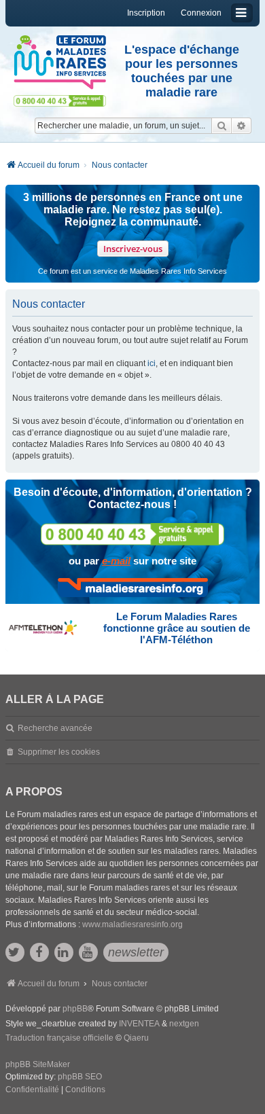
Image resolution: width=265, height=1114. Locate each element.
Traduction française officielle (59, 1038)
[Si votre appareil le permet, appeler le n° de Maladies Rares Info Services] (132, 534)
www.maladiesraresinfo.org (132, 924)
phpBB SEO (80, 1076)
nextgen (184, 1023)
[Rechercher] (221, 126)
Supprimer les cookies (59, 752)
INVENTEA (139, 1023)
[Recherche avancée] (241, 126)
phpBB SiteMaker (37, 1064)
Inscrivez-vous (132, 248)
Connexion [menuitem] (201, 13)
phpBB (75, 1008)
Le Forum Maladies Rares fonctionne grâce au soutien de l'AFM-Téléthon (176, 628)
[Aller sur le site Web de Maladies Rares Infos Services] (133, 587)
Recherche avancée (55, 728)
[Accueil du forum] (60, 62)
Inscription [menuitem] (146, 13)
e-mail (116, 561)
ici (151, 363)
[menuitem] (32, 1090)
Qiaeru (136, 1038)
